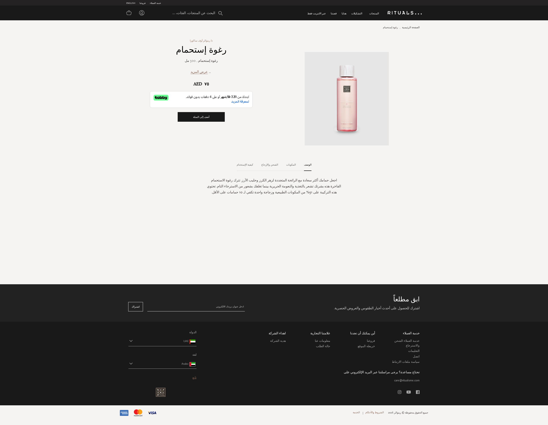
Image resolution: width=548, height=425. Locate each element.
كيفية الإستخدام (245, 164)
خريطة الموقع (366, 346)
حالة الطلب (323, 346)
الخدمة (356, 412)
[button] (159, 341)
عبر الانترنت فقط (316, 13)
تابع (194, 377)
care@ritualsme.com (407, 380)
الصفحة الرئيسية (411, 27)
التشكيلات (356, 13)
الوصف (307, 164)
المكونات (291, 164)
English (130, 3)
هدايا (344, 13)
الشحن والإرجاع (269, 164)
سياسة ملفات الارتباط (406, 362)
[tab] (305, 165)
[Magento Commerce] (404, 13)
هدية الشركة (278, 341)
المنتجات (374, 13)
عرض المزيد (199, 72)
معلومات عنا (322, 341)
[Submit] (220, 13)
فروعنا (143, 3)
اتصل (416, 356)
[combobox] (189, 13)
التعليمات (414, 351)
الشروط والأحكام (374, 412)
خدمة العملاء (155, 3)
